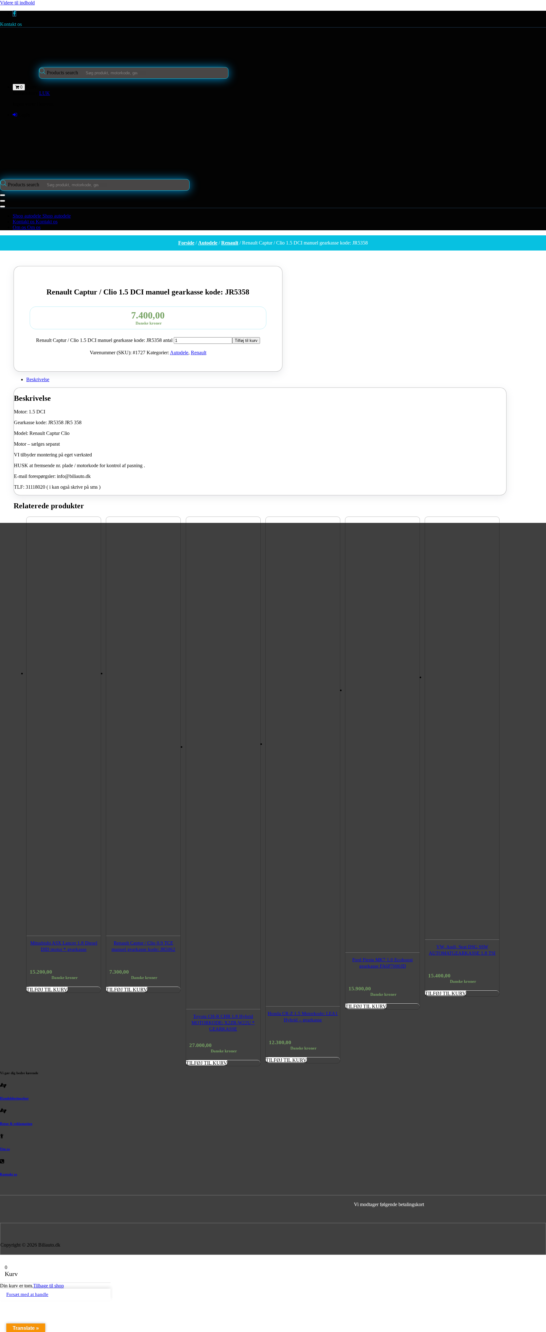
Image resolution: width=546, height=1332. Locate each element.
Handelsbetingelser (14, 1098)
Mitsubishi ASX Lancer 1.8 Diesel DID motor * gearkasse (63, 946)
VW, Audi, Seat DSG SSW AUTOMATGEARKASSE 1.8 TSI (462, 950)
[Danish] (260, 263)
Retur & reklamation (16, 1123)
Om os (5, 1149)
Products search (63, 72)
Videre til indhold (17, 2)
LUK (44, 93)
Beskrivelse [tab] (37, 379)
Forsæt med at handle (27, 1294)
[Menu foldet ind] (2, 195)
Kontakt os (11, 24)
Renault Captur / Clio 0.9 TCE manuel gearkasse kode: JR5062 (143, 946)
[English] (268, 263)
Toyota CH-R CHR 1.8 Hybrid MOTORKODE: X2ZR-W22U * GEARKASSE (223, 1023)
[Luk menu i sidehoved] (2, 201)
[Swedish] (285, 263)
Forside (186, 242)
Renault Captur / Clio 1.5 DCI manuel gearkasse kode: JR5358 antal (104, 340)
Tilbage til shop (48, 1285)
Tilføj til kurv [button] (47, 989)
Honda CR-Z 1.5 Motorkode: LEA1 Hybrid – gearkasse (303, 1016)
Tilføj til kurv (246, 340)
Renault (229, 242)
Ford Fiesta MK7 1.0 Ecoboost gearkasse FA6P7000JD (382, 963)
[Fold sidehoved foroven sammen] (2, 207)
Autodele (207, 242)
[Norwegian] (277, 263)
